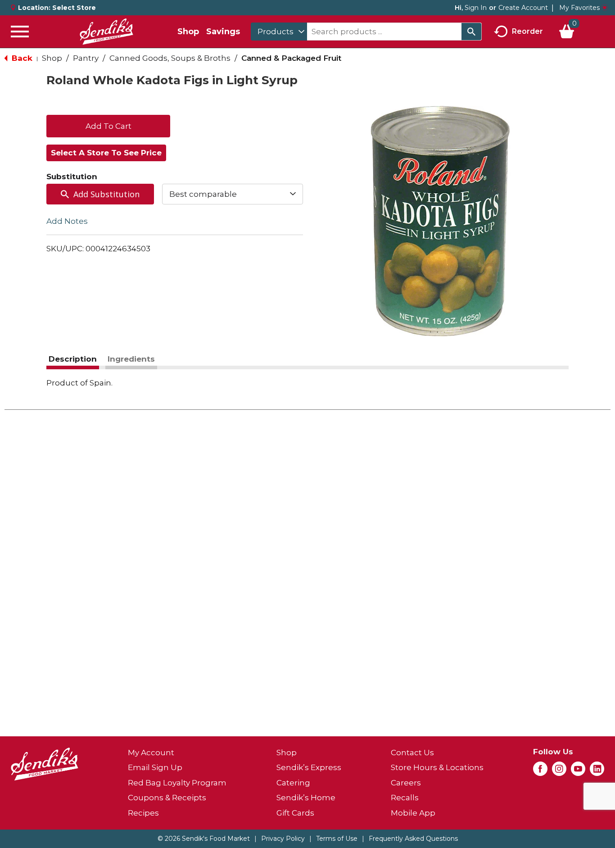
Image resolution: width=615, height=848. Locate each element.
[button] (108, 125)
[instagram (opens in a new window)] (559, 771)
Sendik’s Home (305, 797)
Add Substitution (106, 194)
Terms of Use (336, 838)
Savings (223, 31)
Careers (406, 782)
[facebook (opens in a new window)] (540, 771)
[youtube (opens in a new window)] (578, 771)
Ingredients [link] (131, 358)
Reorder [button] (527, 31)
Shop (188, 31)
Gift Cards (295, 812)
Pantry (86, 58)
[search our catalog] (471, 31)
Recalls (405, 797)
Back (20, 58)
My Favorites (579, 8)
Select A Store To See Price (106, 152)
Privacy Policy (283, 838)
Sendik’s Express (308, 767)
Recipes (143, 812)
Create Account (523, 8)
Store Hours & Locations (437, 767)
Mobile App (413, 812)
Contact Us (412, 752)
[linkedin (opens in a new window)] (597, 771)
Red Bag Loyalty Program (177, 782)
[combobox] (279, 32)
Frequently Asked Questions (413, 838)
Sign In (476, 8)
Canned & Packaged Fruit (291, 58)
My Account (151, 752)
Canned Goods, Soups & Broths (170, 58)
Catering (293, 782)
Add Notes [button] (67, 221)
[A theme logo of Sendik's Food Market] (106, 31)
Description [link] (73, 358)
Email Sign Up (155, 767)
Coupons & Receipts (167, 797)
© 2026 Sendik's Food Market (204, 838)
